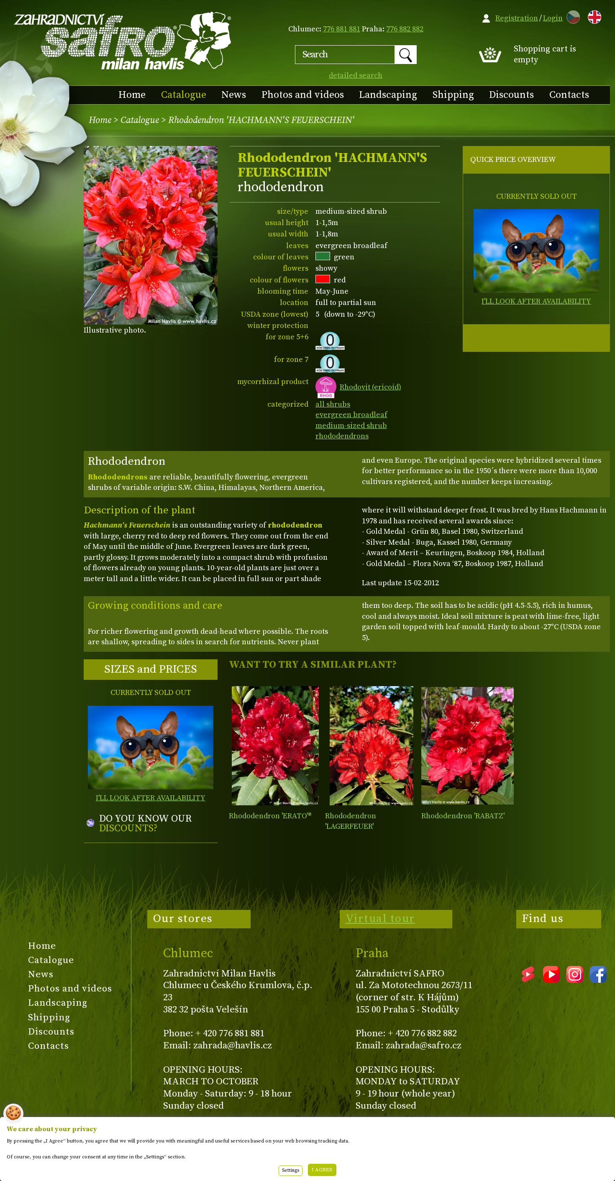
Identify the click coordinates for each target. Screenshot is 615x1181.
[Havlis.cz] (123, 40)
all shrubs (332, 404)
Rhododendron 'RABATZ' (463, 816)
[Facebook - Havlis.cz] (598, 980)
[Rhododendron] (275, 745)
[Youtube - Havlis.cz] (551, 980)
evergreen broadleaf (351, 415)
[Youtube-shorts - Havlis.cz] (528, 980)
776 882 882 (404, 29)
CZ (571, 15)
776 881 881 (341, 29)
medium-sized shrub (351, 425)
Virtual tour (380, 919)
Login (553, 18)
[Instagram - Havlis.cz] (575, 980)
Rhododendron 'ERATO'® (270, 816)
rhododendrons (342, 436)
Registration (516, 18)
